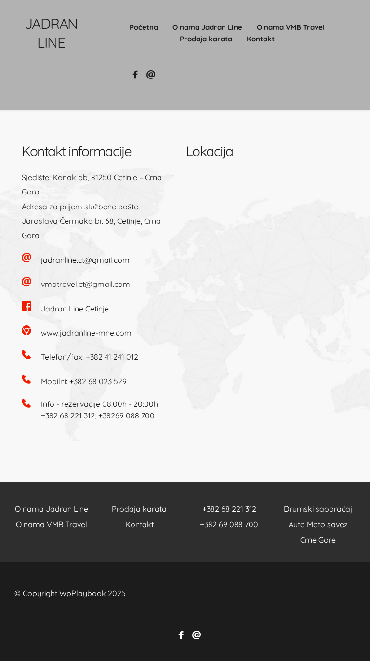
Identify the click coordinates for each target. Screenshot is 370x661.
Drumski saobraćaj (318, 509)
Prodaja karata (140, 509)
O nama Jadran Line (51, 509)
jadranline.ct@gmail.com (85, 260)
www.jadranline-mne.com (86, 332)
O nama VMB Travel (51, 524)
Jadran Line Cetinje (75, 308)
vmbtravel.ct (63, 284)
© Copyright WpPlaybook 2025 (70, 593)
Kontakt (140, 524)
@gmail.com (107, 284)
